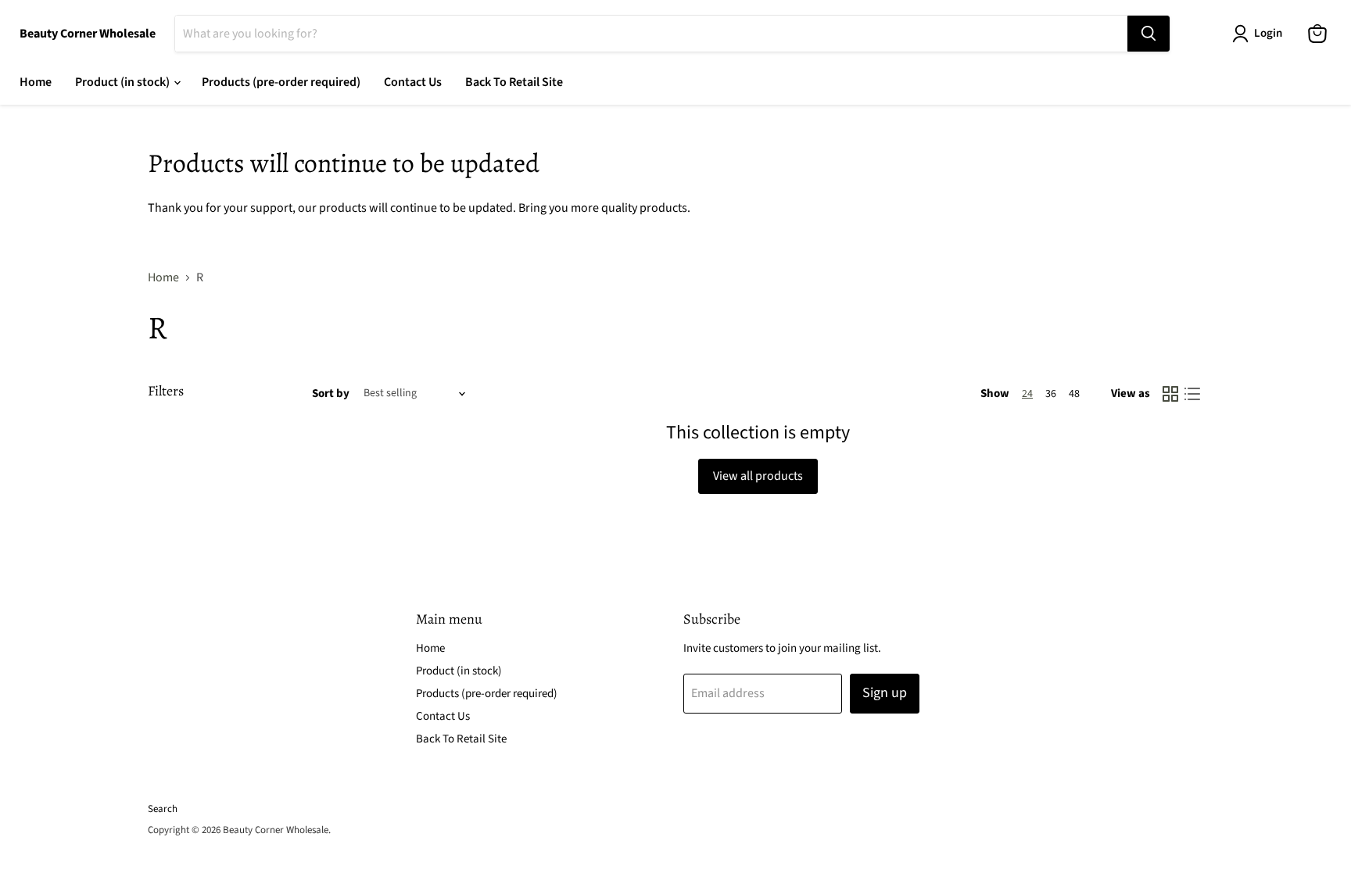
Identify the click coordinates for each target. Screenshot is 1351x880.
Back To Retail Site (514, 82)
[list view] (1192, 394)
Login (1268, 33)
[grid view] (1170, 394)
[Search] (1148, 34)
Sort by (330, 393)
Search (162, 809)
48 (1074, 394)
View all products (758, 476)
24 (1027, 394)
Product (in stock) (123, 82)
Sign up (884, 693)
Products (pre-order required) (281, 82)
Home (36, 82)
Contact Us (413, 82)
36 (1050, 394)
